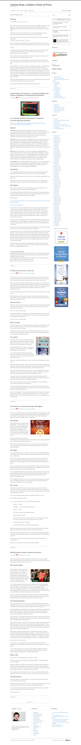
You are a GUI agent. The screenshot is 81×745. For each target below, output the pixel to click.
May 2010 (55, 225)
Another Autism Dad (57, 76)
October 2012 (56, 184)
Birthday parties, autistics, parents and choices (25, 552)
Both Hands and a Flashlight (59, 78)
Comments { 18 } (13, 697)
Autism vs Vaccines (36, 722)
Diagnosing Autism (36, 726)
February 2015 (56, 151)
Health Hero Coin (57, 83)
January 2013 (56, 180)
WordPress (59, 740)
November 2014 (56, 155)
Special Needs (35, 733)
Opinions (13, 19)
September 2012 (57, 186)
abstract (38, 258)
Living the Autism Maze (59, 725)
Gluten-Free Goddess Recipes (59, 110)
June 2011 (56, 207)
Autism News (35, 718)
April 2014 (55, 163)
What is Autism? (56, 111)
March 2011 (56, 211)
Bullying (34, 723)
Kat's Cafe (55, 86)
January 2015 (56, 152)
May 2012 (55, 191)
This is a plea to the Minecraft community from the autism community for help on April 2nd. (63, 40)
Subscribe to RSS (65, 10)
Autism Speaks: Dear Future (58, 715)
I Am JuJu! (55, 85)
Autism (26, 21)
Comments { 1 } (13, 265)
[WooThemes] (68, 740)
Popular (54, 19)
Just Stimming (56, 123)
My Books (13, 10)
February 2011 (56, 212)
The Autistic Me (56, 127)
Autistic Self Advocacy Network (59, 107)
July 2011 (55, 205)
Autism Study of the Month (33, 97)
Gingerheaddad (56, 82)
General (34, 727)
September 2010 (57, 219)
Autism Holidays (36, 716)
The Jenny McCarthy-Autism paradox (60, 26)
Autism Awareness (36, 713)
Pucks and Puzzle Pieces (58, 96)
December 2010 (56, 215)
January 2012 (56, 197)
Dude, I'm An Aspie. (57, 121)
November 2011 (56, 200)
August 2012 (56, 187)
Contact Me (31, 10)
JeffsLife (12, 21)
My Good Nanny (58, 726)
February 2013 (56, 179)
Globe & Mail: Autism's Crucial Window (59, 720)
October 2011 (56, 201)
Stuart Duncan (13, 97)
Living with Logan (57, 92)
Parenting (33, 273)
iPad (34, 729)
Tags (63, 19)
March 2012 (56, 194)
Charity (34, 725)
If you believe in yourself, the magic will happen (26, 406)
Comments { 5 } (13, 88)
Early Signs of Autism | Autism (59, 109)
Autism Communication (37, 715)
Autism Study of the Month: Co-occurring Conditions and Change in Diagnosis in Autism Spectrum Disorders (29, 94)
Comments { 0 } (13, 547)
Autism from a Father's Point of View (31, 4)
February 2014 (56, 166)
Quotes (25, 10)
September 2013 (57, 170)
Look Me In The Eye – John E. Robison (60, 124)
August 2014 (56, 158)
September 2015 (57, 141)
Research (35, 732)
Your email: (54, 64)
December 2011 (56, 198)
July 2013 (55, 172)
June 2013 (56, 173)
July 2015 (55, 144)
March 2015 (56, 149)
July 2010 (55, 222)
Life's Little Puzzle (57, 90)
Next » (32, 702)
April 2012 (55, 193)
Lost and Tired (56, 93)
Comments (59, 19)
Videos (34, 734)
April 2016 (55, 137)
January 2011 (56, 214)
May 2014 (55, 162)
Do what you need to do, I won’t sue (22, 271)
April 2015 (55, 148)
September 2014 (57, 156)
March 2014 (56, 165)
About (22, 10)
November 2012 (56, 183)
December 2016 (56, 135)
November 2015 (56, 138)
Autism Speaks (56, 106)
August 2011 (56, 204)
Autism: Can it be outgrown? (16, 205)
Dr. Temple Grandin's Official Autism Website (61, 120)
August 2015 (56, 142)
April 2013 (55, 176)
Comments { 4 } (13, 401)
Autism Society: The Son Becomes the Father (60, 719)
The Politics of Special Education (59, 97)
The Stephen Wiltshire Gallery (59, 128)
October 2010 (56, 218)
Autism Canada (56, 104)
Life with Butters (56, 89)
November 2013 (56, 169)
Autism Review (35, 719)
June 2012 (56, 190)
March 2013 (56, 177)
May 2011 (55, 208)
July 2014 (55, 159)
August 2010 (56, 221)
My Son (18, 10)
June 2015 (56, 145)
